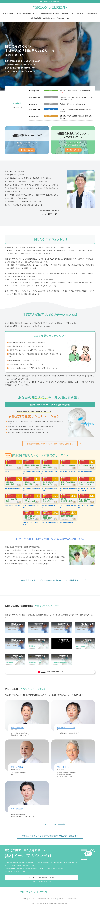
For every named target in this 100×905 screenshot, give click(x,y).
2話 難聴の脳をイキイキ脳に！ (49, 472)
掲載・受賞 (51, 109)
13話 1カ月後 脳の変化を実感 (68, 506)
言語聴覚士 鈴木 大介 (66, 727)
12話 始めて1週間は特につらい (49, 506)
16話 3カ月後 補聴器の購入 (49, 522)
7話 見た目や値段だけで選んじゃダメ (50, 489)
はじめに (7, 471)
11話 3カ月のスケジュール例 (31, 506)
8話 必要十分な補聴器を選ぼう (68, 489)
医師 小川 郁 (63, 767)
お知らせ (51, 90)
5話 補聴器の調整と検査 (12, 488)
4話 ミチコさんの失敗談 (85, 471)
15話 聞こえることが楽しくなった (31, 523)
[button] (17, 108)
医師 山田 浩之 (17, 767)
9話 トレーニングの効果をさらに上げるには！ (86, 489)
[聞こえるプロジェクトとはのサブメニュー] (20, 13)
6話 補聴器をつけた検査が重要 (31, 489)
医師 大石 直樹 (17, 809)
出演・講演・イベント (51, 116)
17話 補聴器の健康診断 (67, 522)
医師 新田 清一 (17, 727)
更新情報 (51, 97)
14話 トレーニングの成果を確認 (86, 506)
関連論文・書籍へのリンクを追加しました (73, 104)
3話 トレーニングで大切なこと (68, 472)
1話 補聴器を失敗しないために (31, 472)
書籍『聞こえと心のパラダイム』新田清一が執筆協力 (76, 90)
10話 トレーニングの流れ (12, 505)
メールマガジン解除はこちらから (41, 881)
